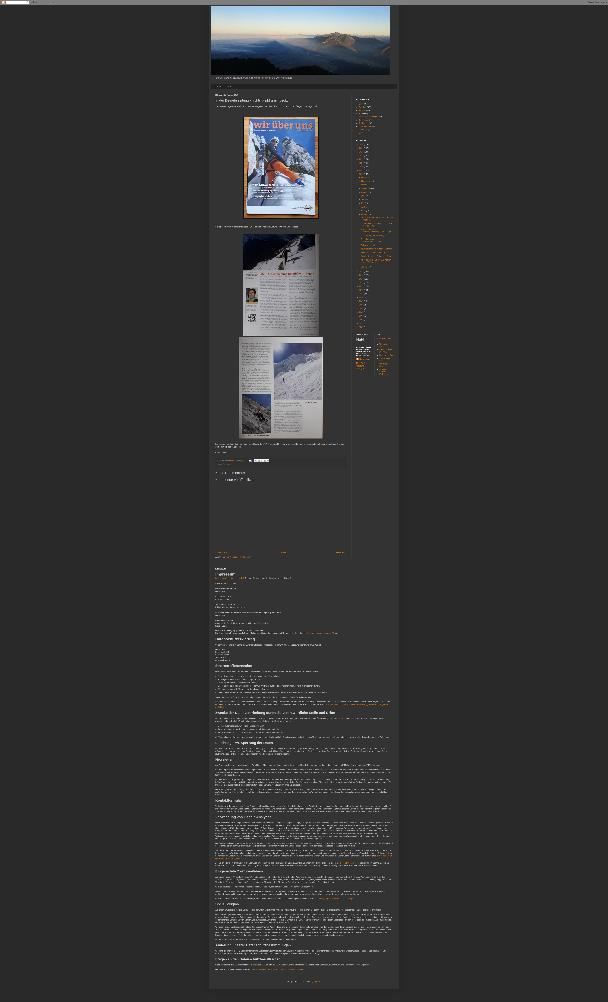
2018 (361, 174)
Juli (363, 196)
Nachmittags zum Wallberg (372, 235)
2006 (361, 312)
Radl (361, 113)
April (363, 207)
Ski (360, 104)
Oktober (365, 185)
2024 (361, 152)
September (366, 188)
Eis (360, 133)
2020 (361, 167)
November (366, 181)
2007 (361, 309)
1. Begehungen (365, 126)
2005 (361, 316)
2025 (361, 148)
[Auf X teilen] (261, 460)
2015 (361, 279)
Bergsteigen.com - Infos (385, 351)
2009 (361, 301)
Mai (363, 203)
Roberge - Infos (386, 355)
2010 (361, 297)
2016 (361, 275)
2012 (361, 290)
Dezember (366, 177)
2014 (361, 283)
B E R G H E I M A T (223, 86)
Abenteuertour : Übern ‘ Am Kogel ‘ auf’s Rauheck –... (376, 261)
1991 (361, 323)
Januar (364, 267)
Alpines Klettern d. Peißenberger (385, 371)
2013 (361, 286)
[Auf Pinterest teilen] (267, 460)
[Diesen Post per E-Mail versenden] (255, 460)
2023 (361, 156)
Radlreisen (363, 123)
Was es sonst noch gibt (368, 117)
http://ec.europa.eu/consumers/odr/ (318, 633)
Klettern (362, 110)
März (363, 211)
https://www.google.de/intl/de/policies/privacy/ (333, 899)
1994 (361, 320)
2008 (361, 305)
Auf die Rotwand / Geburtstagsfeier (376, 256)
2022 (361, 159)
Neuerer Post (222, 552)
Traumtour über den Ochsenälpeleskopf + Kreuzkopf (376, 230)
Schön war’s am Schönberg (373, 253)
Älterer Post (341, 552)
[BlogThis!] (258, 460)
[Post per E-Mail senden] (250, 460)
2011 (361, 294)
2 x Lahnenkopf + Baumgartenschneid (371, 240)
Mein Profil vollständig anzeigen (361, 366)
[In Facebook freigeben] (264, 460)
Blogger (317, 981)
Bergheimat (364, 359)
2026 (361, 144)
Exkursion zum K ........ (370, 245)
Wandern (363, 107)
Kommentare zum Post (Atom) (239, 557)
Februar (365, 214)
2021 (361, 163)
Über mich (227, 464)
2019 (361, 170)
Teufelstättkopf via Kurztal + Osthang (376, 249)
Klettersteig (363, 120)
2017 (361, 272)
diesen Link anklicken (349, 863)
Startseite (282, 552)
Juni (363, 199)
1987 (361, 327)
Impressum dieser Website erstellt (229, 578)
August (364, 192)
